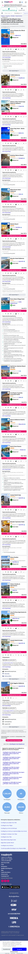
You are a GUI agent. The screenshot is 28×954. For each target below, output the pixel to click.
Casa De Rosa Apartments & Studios (18, 613)
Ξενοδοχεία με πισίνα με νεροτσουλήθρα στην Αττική (14, 831)
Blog (2, 870)
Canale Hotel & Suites (16, 640)
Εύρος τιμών (7, 13)
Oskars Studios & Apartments (15, 584)
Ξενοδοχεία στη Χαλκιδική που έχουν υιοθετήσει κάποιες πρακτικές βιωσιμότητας (12, 779)
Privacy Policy (13, 953)
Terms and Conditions (20, 953)
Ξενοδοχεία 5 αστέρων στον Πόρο (9, 834)
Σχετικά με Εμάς (5, 862)
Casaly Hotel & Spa (15, 495)
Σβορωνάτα (21, 424)
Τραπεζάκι (18, 227)
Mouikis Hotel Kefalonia (17, 258)
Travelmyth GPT (5, 876)
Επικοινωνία (4, 874)
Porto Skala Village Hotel (17, 299)
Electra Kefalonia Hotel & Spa (17, 420)
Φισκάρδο (21, 158)
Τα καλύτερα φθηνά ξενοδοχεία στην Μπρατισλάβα (13, 848)
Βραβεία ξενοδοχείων (6, 868)
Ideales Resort (14, 224)
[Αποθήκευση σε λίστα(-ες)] (8, 30)
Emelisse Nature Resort (17, 155)
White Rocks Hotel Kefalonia (15, 190)
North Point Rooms (15, 446)
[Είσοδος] (25, 2)
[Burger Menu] (2, 2)
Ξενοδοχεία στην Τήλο (6, 837)
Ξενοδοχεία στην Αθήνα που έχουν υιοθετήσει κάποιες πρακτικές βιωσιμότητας (11, 764)
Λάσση (20, 194)
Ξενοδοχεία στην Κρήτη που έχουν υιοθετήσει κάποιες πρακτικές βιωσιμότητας (11, 758)
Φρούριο (22, 449)
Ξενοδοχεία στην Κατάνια (7, 845)
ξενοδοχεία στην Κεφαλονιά (17, 744)
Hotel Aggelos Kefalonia (17, 683)
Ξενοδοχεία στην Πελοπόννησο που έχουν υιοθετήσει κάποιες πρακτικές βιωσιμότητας (13, 774)
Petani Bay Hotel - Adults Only (17, 129)
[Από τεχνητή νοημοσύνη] (13, 93)
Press (2, 864)
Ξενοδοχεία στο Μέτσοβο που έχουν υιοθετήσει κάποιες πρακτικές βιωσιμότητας (12, 784)
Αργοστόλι (21, 261)
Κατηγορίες (4, 866)
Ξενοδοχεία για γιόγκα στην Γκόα (9, 822)
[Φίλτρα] (2, 13)
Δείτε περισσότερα (13, 70)
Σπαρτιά (20, 106)
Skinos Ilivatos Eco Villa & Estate (17, 31)
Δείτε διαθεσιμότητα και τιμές (14, 46)
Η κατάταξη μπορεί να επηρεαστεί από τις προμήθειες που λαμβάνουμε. (13, 27)
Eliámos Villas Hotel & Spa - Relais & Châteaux (18, 102)
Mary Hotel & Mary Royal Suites (8, 839)
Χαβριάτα (17, 35)
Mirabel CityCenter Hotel (17, 522)
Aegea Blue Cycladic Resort (7, 842)
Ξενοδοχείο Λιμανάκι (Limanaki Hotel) (16, 393)
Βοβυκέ (20, 133)
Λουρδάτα (21, 78)
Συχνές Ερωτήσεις (5, 872)
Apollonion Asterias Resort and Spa (18, 366)
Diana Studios (14, 557)
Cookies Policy (7, 953)
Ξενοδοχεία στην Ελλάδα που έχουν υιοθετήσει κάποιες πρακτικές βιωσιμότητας (12, 753)
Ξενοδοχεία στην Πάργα (6, 825)
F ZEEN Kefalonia (15, 75)
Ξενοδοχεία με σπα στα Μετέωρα (9, 828)
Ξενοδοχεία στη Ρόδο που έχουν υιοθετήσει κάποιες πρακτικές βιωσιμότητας (11, 769)
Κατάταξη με (17, 13)
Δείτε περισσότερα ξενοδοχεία (14, 740)
